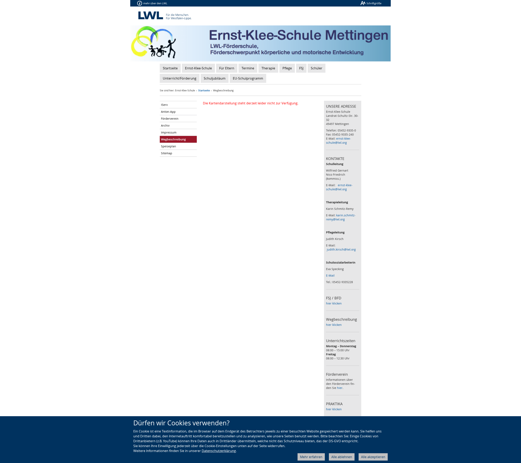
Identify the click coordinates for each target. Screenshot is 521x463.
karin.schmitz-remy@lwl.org (341, 217)
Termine (248, 68)
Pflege (287, 68)
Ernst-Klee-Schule (198, 68)
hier (340, 388)
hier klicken (334, 303)
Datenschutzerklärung (219, 451)
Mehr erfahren (311, 457)
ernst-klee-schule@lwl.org (338, 140)
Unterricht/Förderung (179, 78)
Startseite (170, 68)
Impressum (168, 132)
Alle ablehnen (341, 457)
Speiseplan (168, 146)
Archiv (165, 125)
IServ (164, 105)
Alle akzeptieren (373, 457)
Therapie (268, 68)
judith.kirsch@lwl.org (341, 249)
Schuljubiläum (214, 78)
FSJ (301, 68)
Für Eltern (226, 68)
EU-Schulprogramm (248, 78)
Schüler (316, 68)
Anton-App (168, 112)
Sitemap (166, 153)
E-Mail (330, 275)
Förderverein (169, 118)
